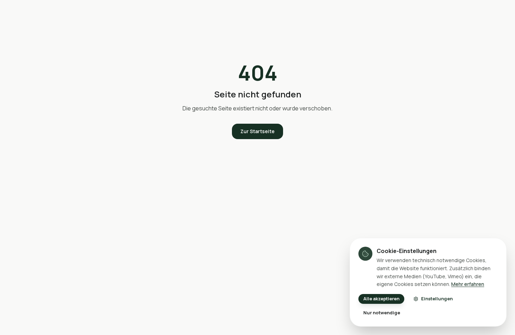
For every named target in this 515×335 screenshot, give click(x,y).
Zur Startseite (257, 131)
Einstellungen (437, 298)
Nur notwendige (381, 312)
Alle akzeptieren (381, 298)
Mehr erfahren (467, 284)
